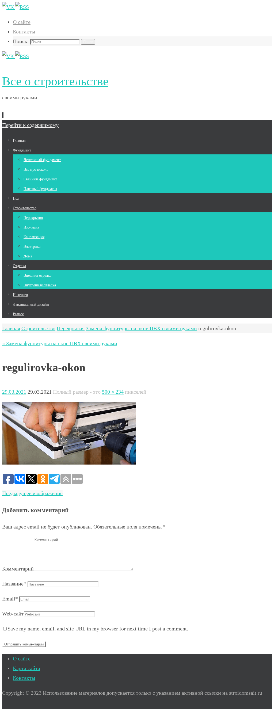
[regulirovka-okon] (69, 463)
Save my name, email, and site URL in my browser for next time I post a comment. (97, 629)
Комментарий (18, 569)
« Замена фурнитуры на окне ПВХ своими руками (59, 343)
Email (10, 599)
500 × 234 (113, 392)
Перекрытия (71, 328)
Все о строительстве (55, 81)
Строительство (38, 328)
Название (14, 584)
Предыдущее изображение (32, 493)
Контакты (24, 32)
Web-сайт (13, 614)
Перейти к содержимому (30, 125)
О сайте (22, 22)
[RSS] (22, 7)
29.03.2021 (14, 392)
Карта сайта (26, 668)
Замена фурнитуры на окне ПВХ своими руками (141, 328)
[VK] (8, 7)
